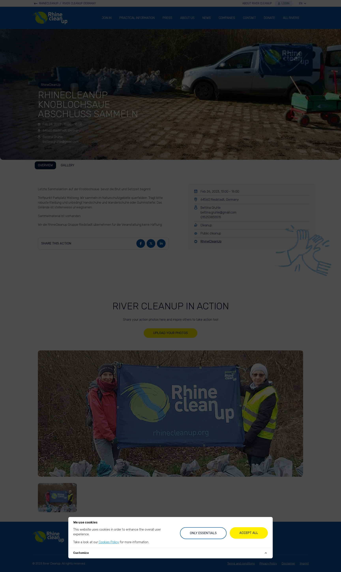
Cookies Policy (109, 542)
